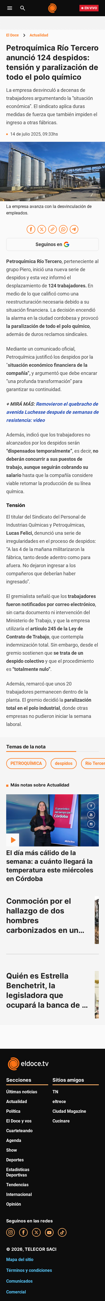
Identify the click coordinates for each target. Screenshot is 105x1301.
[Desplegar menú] (9, 8)
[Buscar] (22, 8)
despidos (63, 763)
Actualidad (39, 35)
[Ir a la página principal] (52, 8)
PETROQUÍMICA (26, 763)
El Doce (12, 35)
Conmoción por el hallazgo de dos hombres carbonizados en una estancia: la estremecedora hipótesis (45, 930)
